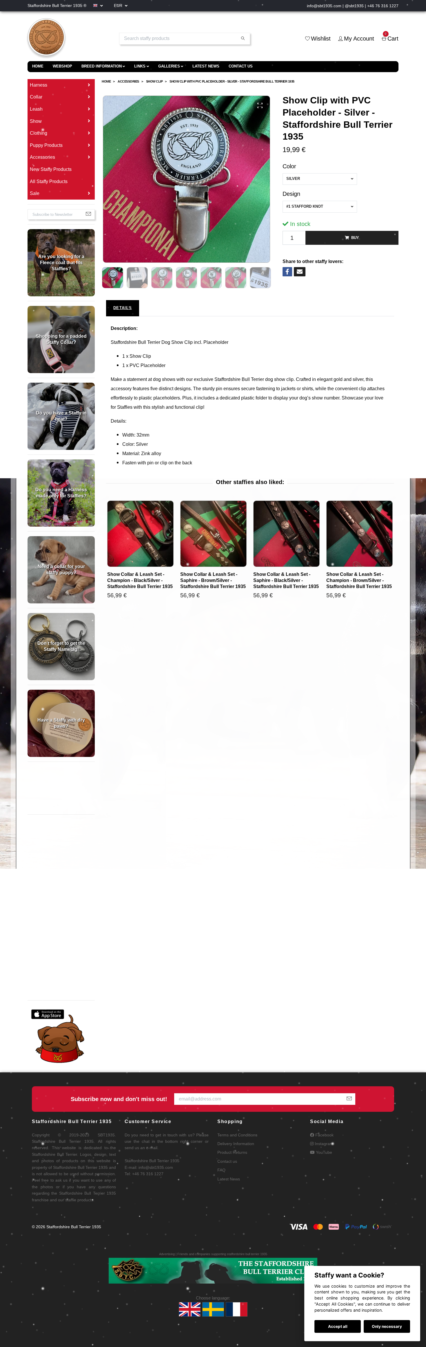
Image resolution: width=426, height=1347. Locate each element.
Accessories (42, 157)
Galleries (169, 66)
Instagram (323, 1143)
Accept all (337, 1326)
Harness (38, 85)
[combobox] (320, 179)
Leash (36, 109)
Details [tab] (122, 308)
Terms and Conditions (237, 1135)
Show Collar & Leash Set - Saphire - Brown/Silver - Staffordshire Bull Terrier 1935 (213, 580)
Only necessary (387, 1326)
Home (37, 66)
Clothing (38, 133)
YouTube (323, 1152)
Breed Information (101, 66)
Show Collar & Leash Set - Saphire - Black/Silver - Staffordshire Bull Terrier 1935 (286, 580)
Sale (34, 193)
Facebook (324, 1135)
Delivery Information (235, 1143)
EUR (118, 5)
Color (289, 166)
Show (36, 121)
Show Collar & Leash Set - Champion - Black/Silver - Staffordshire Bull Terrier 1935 (140, 580)
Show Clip (154, 81)
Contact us (241, 66)
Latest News (205, 66)
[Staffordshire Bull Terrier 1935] (46, 38)
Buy (355, 238)
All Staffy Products (49, 181)
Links (139, 66)
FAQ (221, 1170)
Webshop (62, 66)
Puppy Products (46, 145)
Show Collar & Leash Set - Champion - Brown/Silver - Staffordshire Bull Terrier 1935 (359, 580)
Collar (36, 96)
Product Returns (232, 1152)
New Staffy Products (51, 169)
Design (291, 194)
